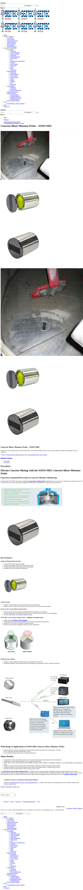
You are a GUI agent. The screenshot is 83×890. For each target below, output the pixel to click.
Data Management (12, 46)
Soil (11, 83)
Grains (12, 78)
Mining (12, 80)
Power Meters (10, 45)
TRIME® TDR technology (20, 620)
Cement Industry (14, 94)
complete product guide (70, 774)
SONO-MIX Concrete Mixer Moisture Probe (15, 771)
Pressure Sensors (11, 42)
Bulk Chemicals (14, 74)
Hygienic (12, 62)
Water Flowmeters (15, 52)
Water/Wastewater (15, 99)
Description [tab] (7, 461)
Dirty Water (13, 55)
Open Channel (14, 64)
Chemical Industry (15, 96)
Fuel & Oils (13, 89)
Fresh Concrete (14, 77)
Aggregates (13, 73)
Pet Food (12, 81)
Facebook (69, 808)
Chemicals (13, 51)
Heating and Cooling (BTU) (17, 61)
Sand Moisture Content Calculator (16, 103)
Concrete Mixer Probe (33, 454)
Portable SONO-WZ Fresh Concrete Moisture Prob (23, 782)
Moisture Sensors (11, 43)
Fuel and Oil (13, 58)
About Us (6, 801)
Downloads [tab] (7, 462)
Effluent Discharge (15, 57)
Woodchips (13, 84)
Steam (12, 67)
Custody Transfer (14, 54)
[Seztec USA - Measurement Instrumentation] (25, 19)
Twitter (75, 808)
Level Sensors (10, 39)
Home (5, 35)
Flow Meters (10, 38)
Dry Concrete (13, 75)
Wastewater (13, 70)
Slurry (12, 68)
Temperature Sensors (12, 40)
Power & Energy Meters (13, 100)
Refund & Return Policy (29, 801)
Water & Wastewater (15, 90)
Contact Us (7, 106)
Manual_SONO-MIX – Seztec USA (10, 786)
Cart (38, 801)
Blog (5, 105)
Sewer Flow (13, 65)
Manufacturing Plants (15, 97)
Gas (11, 59)
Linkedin (79, 808)
